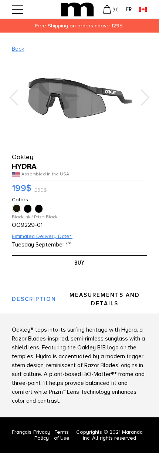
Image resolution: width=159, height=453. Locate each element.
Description (34, 299)
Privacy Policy (41, 435)
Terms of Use (62, 435)
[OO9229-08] (39, 209)
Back (18, 49)
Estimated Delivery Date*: (42, 236)
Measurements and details (105, 299)
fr (129, 9)
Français (21, 432)
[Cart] (107, 9)
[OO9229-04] (28, 209)
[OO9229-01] (17, 209)
